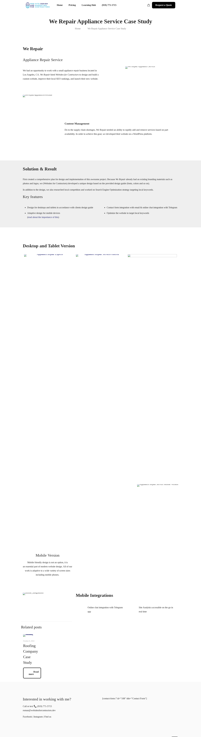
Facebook (27, 716)
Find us (47, 716)
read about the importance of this (43, 217)
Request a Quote (163, 5)
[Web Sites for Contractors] (37, 5)
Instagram (38, 716)
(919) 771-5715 (44, 706)
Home (78, 28)
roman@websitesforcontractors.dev (39, 710)
